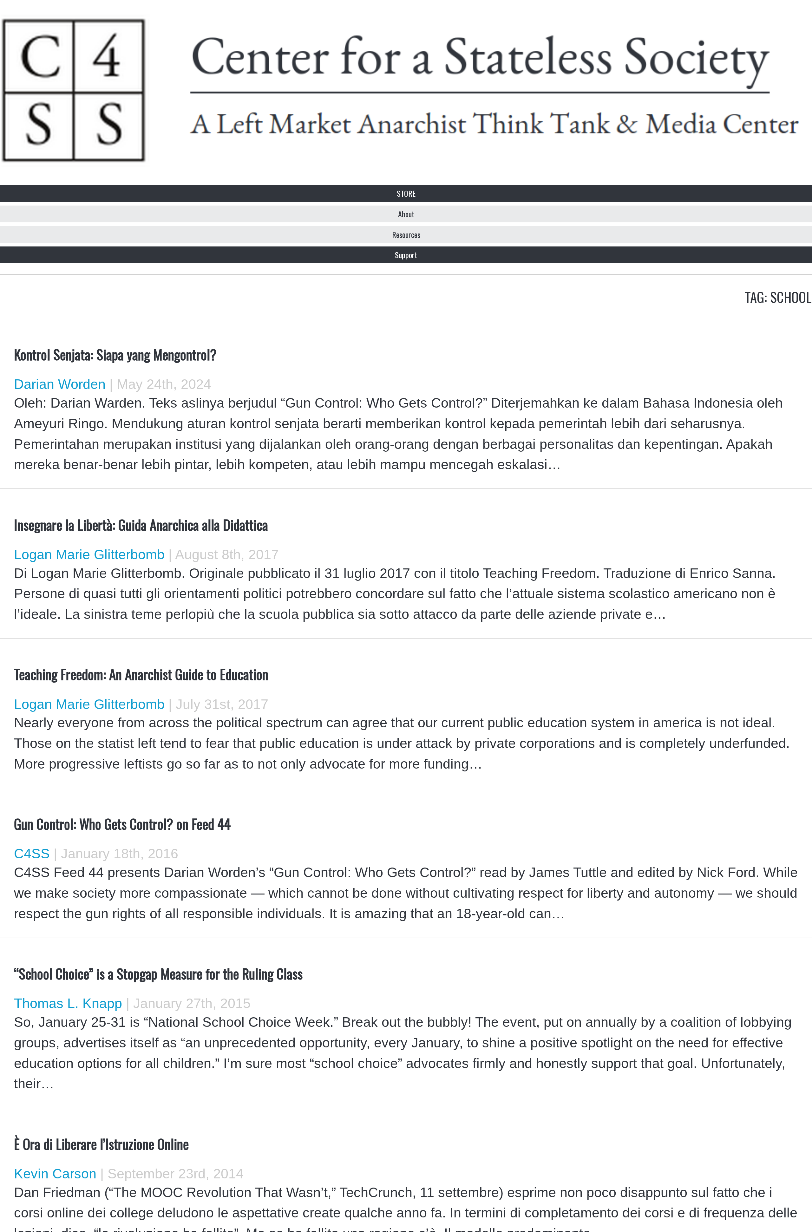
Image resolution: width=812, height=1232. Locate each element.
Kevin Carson (55, 1173)
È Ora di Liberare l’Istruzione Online (101, 1143)
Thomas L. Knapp (68, 1003)
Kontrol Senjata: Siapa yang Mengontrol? (115, 354)
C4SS (32, 853)
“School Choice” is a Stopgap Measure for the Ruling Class (158, 973)
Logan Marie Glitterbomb (89, 554)
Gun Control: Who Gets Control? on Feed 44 (122, 823)
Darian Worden (60, 384)
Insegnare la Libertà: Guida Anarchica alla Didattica (141, 524)
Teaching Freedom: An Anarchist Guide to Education (141, 674)
